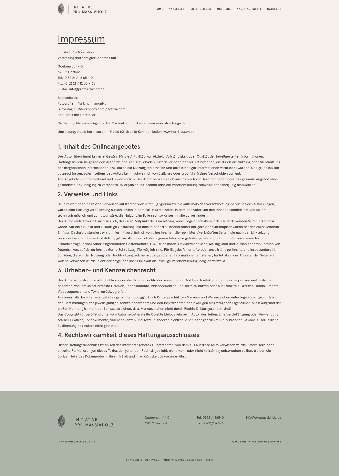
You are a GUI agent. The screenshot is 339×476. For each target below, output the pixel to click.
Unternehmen (200, 9)
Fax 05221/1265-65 (211, 423)
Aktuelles (177, 9)
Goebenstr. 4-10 (157, 417)
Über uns (224, 9)
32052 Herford (155, 423)
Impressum (65, 442)
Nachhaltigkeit (249, 9)
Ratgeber (274, 9)
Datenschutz (86, 442)
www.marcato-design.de (167, 123)
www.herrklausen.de (178, 132)
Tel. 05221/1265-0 (210, 417)
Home (159, 9)
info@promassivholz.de (263, 417)
